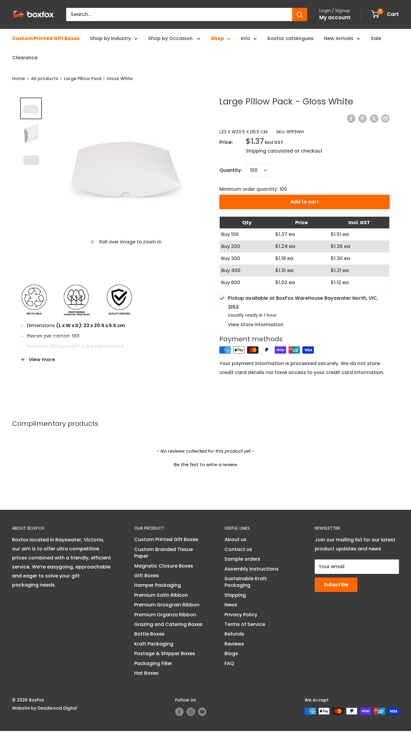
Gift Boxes (146, 575)
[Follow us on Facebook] (179, 712)
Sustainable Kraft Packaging (245, 582)
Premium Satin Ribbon (161, 595)
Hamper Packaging (157, 585)
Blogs (231, 653)
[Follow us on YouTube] (202, 712)
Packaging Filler (153, 663)
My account (335, 17)
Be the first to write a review (205, 464)
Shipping (235, 595)
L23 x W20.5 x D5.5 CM (243, 132)
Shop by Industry (110, 38)
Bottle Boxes (149, 633)
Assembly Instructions (251, 568)
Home (18, 79)
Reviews (234, 643)
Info (245, 38)
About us (235, 539)
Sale (376, 38)
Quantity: (230, 170)
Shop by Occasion (171, 38)
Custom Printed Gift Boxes (45, 38)
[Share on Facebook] (351, 118)
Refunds (234, 633)
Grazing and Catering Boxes (168, 624)
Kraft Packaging (153, 643)
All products (44, 79)
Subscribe (336, 584)
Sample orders (242, 559)
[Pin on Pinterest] (362, 118)
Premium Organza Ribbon (165, 614)
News (230, 604)
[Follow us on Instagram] (191, 712)
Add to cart (304, 201)
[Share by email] (385, 118)
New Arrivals (339, 38)
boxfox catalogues (290, 38)
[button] (205, 464)
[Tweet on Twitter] (374, 118)
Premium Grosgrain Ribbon (166, 604)
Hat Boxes (146, 673)
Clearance (25, 57)
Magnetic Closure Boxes (163, 565)
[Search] (299, 14)
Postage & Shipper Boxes (164, 653)
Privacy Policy (240, 614)
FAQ (229, 663)
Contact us (238, 549)
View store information (255, 324)
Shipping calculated (269, 151)
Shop (217, 38)
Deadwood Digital (57, 708)
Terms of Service (244, 624)
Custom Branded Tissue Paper (163, 552)
